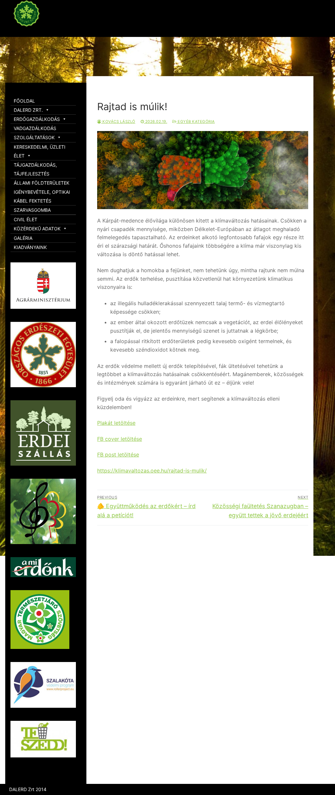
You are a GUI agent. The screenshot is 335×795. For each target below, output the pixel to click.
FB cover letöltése (119, 439)
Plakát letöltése (116, 423)
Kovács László (118, 121)
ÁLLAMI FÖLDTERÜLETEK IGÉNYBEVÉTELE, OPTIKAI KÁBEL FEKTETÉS (42, 191)
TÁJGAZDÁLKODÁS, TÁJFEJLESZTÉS (35, 169)
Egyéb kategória (196, 121)
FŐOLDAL (24, 101)
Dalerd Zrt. (39, 32)
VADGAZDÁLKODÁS (35, 128)
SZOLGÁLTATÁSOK (34, 137)
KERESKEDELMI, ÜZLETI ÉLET (39, 151)
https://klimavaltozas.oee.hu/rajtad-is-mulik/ (152, 470)
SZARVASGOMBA (32, 210)
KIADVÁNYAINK (30, 247)
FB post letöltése (118, 454)
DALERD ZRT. (28, 110)
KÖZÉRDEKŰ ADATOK (37, 228)
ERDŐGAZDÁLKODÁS (37, 119)
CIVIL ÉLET (25, 219)
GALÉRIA (23, 238)
